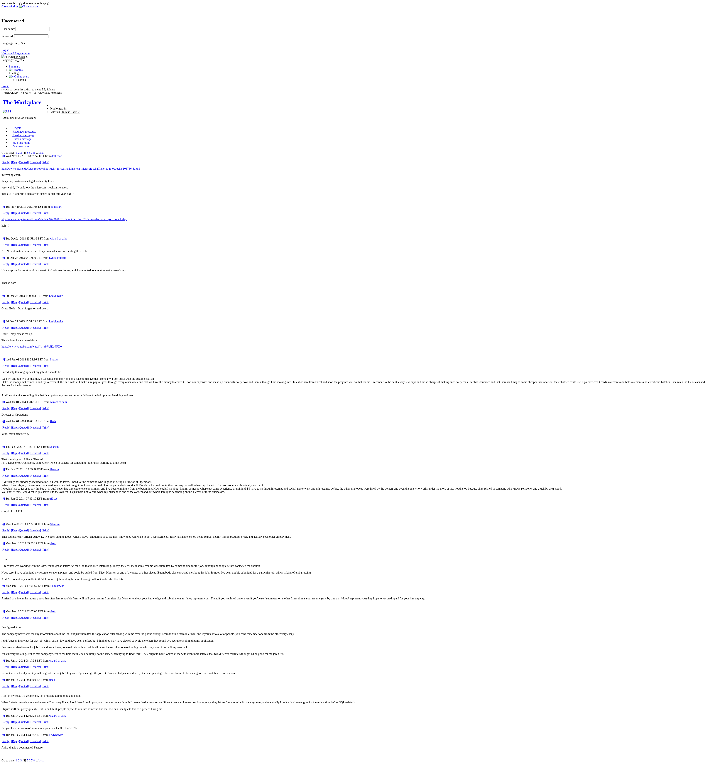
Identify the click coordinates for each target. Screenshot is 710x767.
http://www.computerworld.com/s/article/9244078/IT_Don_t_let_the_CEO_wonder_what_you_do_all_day (64, 219)
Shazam (54, 359)
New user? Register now (15, 53)
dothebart (56, 156)
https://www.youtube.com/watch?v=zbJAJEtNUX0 (31, 346)
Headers (35, 162)
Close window (10, 6)
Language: (7, 43)
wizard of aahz (58, 238)
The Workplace (22, 102)
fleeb (53, 421)
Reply (5, 162)
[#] (3, 156)
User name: (8, 29)
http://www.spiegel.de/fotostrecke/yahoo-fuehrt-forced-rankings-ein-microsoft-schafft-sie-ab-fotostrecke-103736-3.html (70, 168)
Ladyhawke (56, 295)
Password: (7, 36)
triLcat (53, 498)
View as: (55, 111)
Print (45, 162)
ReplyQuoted (20, 162)
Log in (5, 50)
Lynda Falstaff (57, 257)
